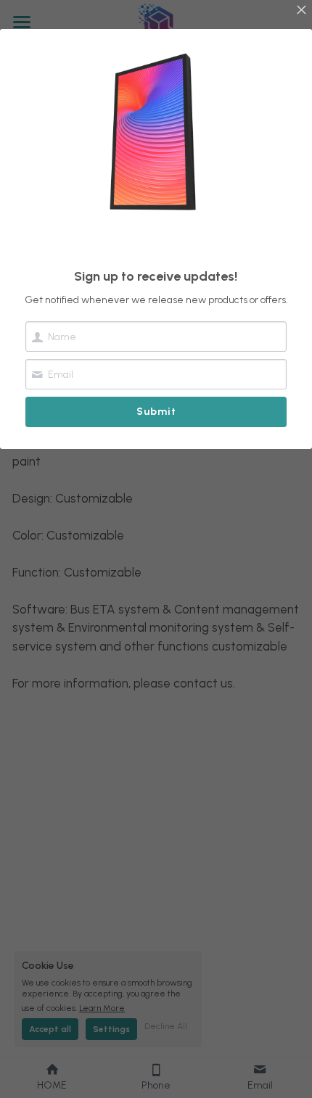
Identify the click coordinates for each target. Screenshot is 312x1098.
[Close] (301, 11)
